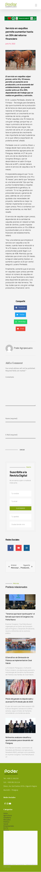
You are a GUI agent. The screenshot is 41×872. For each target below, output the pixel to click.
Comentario (9, 377)
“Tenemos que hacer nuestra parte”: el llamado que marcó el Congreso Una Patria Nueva (20, 617)
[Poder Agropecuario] (11, 5)
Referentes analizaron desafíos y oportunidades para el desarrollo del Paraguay (19, 740)
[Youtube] (10, 804)
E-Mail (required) (11, 435)
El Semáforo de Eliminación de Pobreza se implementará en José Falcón (18, 660)
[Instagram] (7, 804)
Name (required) (11, 418)
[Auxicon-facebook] (5, 804)
